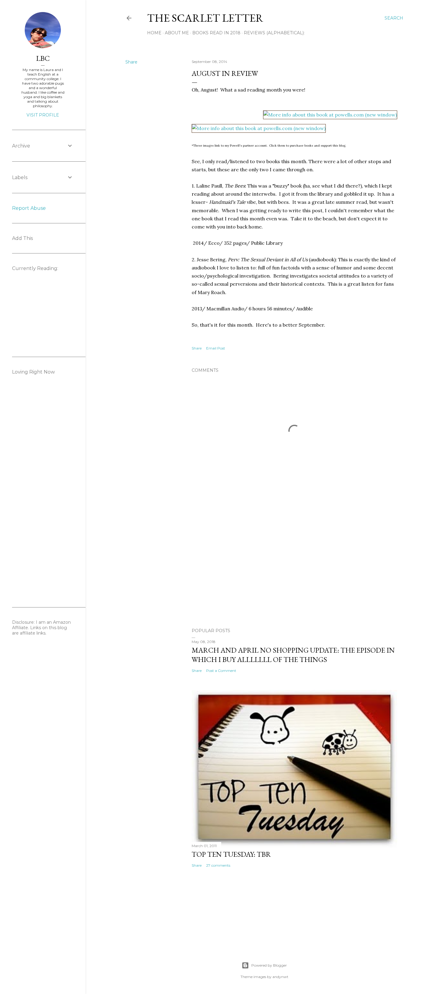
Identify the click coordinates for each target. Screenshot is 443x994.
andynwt (280, 976)
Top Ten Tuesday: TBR (231, 854)
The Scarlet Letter (205, 18)
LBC (43, 58)
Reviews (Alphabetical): (274, 33)
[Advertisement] (294, 571)
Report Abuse (29, 208)
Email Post (215, 348)
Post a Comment (221, 670)
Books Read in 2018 (216, 33)
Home (154, 33)
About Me (177, 33)
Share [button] (131, 62)
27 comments (218, 865)
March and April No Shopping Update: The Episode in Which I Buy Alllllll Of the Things (293, 654)
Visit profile (43, 115)
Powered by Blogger (269, 965)
